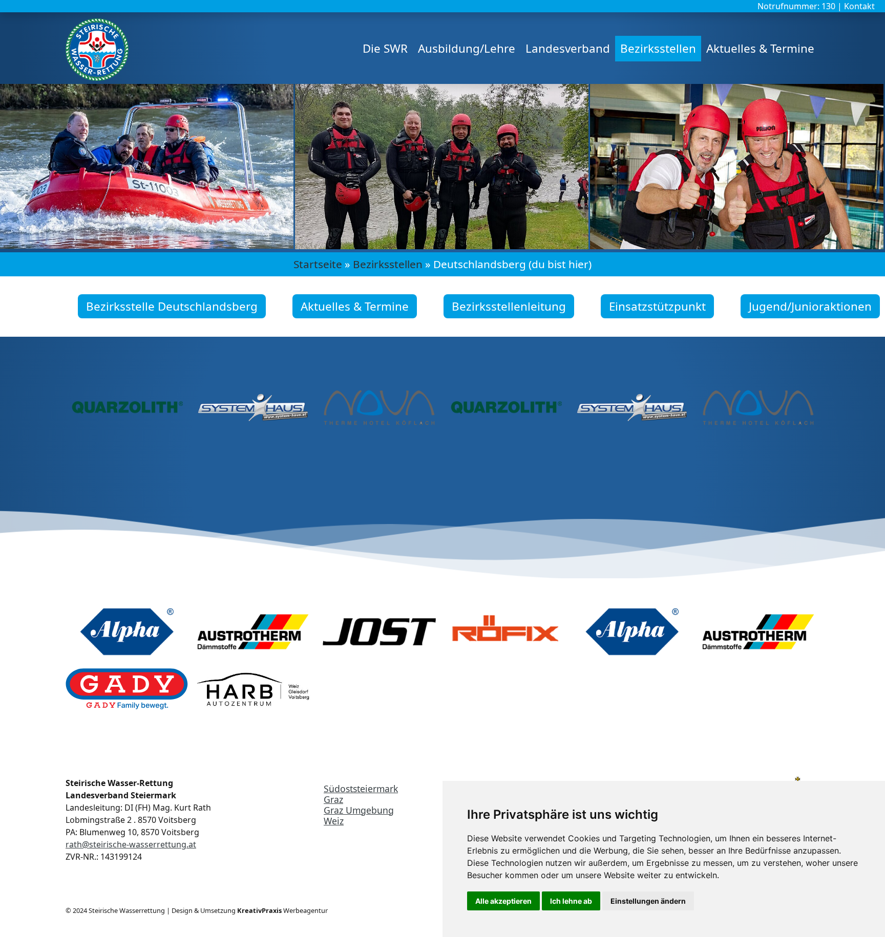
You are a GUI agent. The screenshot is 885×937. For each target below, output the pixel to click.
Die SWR (385, 48)
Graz (333, 799)
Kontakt (859, 6)
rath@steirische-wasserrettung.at (131, 844)
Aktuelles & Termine (760, 48)
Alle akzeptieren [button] (503, 901)
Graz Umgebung (359, 810)
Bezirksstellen (658, 48)
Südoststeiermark (361, 788)
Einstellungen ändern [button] (648, 901)
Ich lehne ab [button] (571, 901)
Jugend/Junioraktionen (810, 306)
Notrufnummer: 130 (797, 6)
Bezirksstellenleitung (509, 306)
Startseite (317, 264)
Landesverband (567, 48)
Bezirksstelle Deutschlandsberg (172, 306)
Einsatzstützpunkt (657, 306)
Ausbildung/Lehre (466, 48)
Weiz (334, 821)
